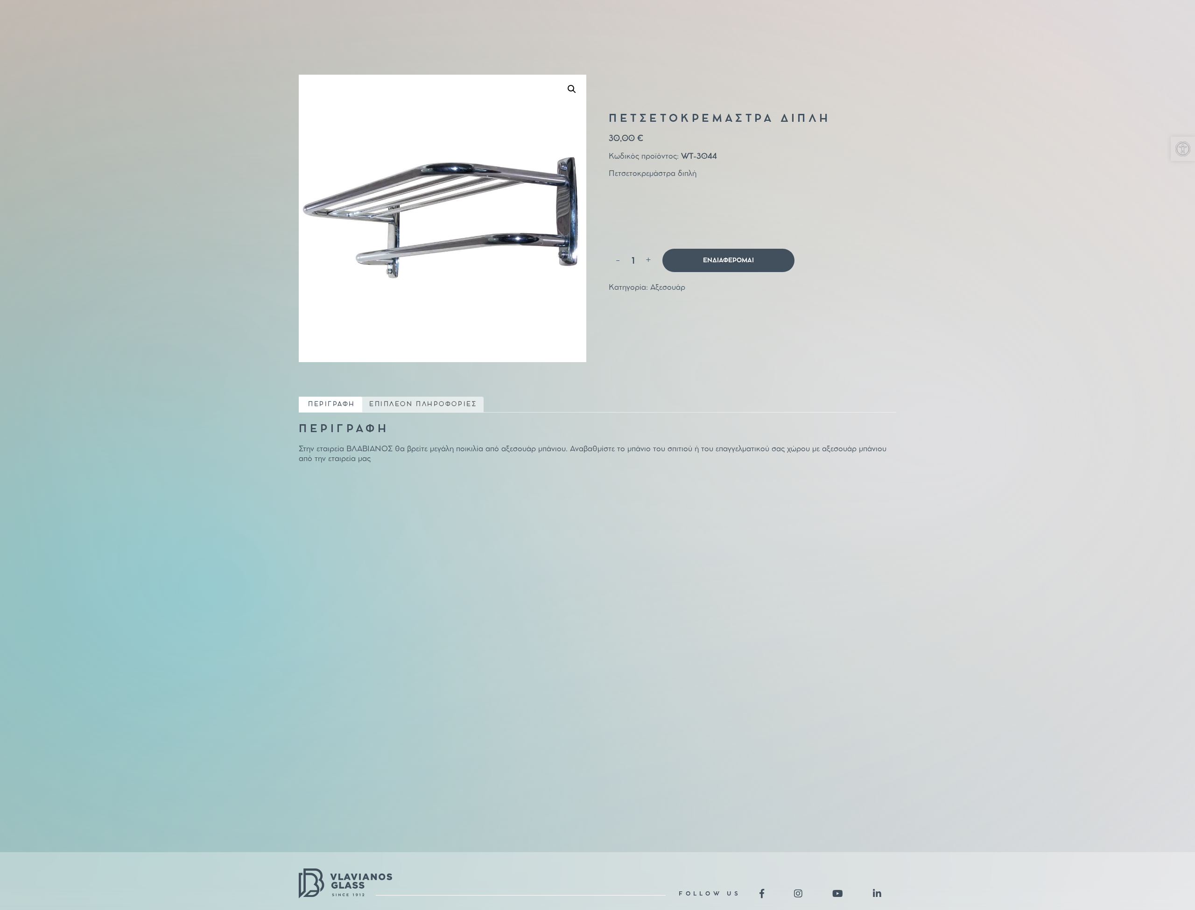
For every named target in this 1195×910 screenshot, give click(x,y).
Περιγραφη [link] (331, 404)
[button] (571, 89)
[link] (1183, 149)
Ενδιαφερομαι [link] (728, 260)
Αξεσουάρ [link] (667, 287)
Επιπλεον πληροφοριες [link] (423, 404)
